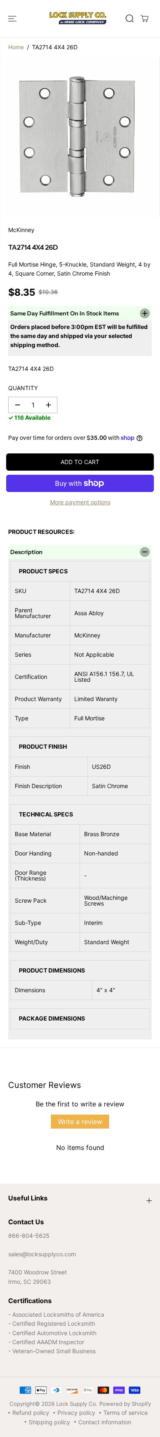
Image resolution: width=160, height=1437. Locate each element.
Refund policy (30, 1412)
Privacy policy (76, 1412)
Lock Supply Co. (77, 1403)
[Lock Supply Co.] (78, 18)
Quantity (23, 387)
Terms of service (125, 1412)
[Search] (129, 18)
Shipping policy (49, 1422)
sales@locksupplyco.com (42, 1254)
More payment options (80, 502)
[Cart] (144, 18)
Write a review (80, 1121)
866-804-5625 (29, 1235)
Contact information (104, 1422)
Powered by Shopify (125, 1403)
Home (16, 47)
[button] (13, 18)
